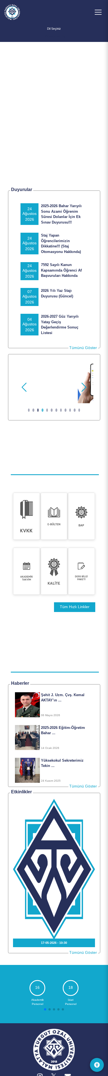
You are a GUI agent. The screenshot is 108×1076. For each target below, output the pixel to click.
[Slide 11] (75, 410)
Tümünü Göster (83, 347)
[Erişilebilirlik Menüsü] (97, 1065)
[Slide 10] (70, 410)
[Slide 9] (65, 410)
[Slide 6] (52, 410)
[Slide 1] (29, 410)
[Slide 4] (42, 410)
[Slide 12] (79, 410)
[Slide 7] (56, 410)
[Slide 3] (38, 410)
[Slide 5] (47, 410)
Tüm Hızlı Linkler (74, 607)
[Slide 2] (33, 410)
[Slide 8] (61, 410)
